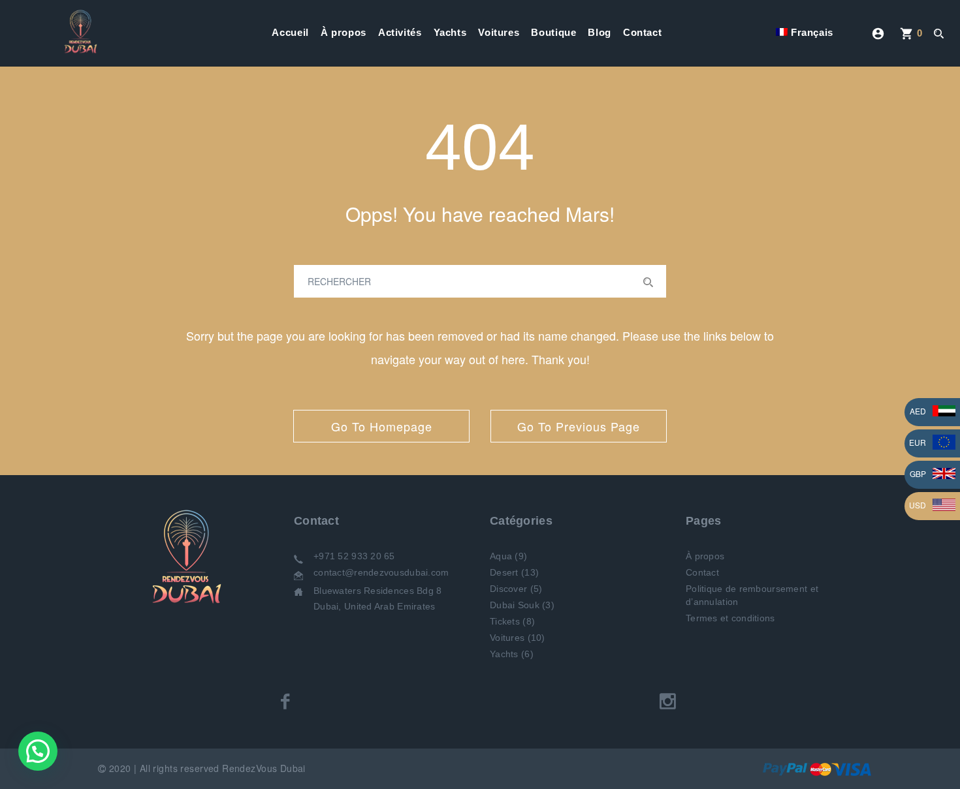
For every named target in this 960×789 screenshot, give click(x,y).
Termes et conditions (730, 618)
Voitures (498, 32)
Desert (504, 572)
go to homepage (381, 426)
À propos (343, 32)
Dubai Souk (514, 605)
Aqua (501, 556)
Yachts (450, 32)
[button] (37, 751)
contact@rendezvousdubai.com (381, 572)
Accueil (290, 32)
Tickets (505, 621)
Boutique (553, 32)
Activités (400, 32)
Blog (599, 32)
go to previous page (578, 426)
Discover (508, 588)
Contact (642, 32)
